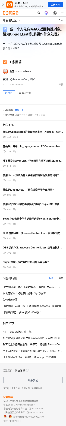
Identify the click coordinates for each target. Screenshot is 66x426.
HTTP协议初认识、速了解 (17, 331)
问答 (43, 114)
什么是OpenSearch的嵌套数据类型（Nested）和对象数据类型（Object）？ (33, 131)
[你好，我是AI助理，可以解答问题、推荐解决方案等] (46, 13)
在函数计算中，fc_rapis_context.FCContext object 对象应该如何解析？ (33, 146)
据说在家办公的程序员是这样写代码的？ (25, 293)
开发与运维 (33, 114)
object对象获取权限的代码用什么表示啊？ (26, 262)
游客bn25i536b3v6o (21, 71)
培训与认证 (37, 387)
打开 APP (55, 4)
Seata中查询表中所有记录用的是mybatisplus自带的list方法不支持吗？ (33, 218)
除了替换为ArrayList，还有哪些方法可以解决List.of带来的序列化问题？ (33, 160)
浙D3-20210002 (35, 412)
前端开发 (19, 110)
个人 (60, 20)
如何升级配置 (10, 299)
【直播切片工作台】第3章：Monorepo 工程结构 (29, 357)
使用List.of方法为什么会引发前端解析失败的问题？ (31, 175)
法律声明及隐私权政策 (14, 400)
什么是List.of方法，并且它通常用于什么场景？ (29, 189)
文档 (6, 387)
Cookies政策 (32, 400)
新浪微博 (20, 370)
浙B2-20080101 (37, 408)
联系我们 (33, 380)
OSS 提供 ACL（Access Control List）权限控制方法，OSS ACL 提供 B (33, 233)
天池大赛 (25, 387)
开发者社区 (20, 114)
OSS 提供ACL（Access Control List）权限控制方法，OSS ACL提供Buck (33, 247)
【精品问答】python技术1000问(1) (22, 312)
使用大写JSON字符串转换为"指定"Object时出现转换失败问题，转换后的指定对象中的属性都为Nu (33, 204)
